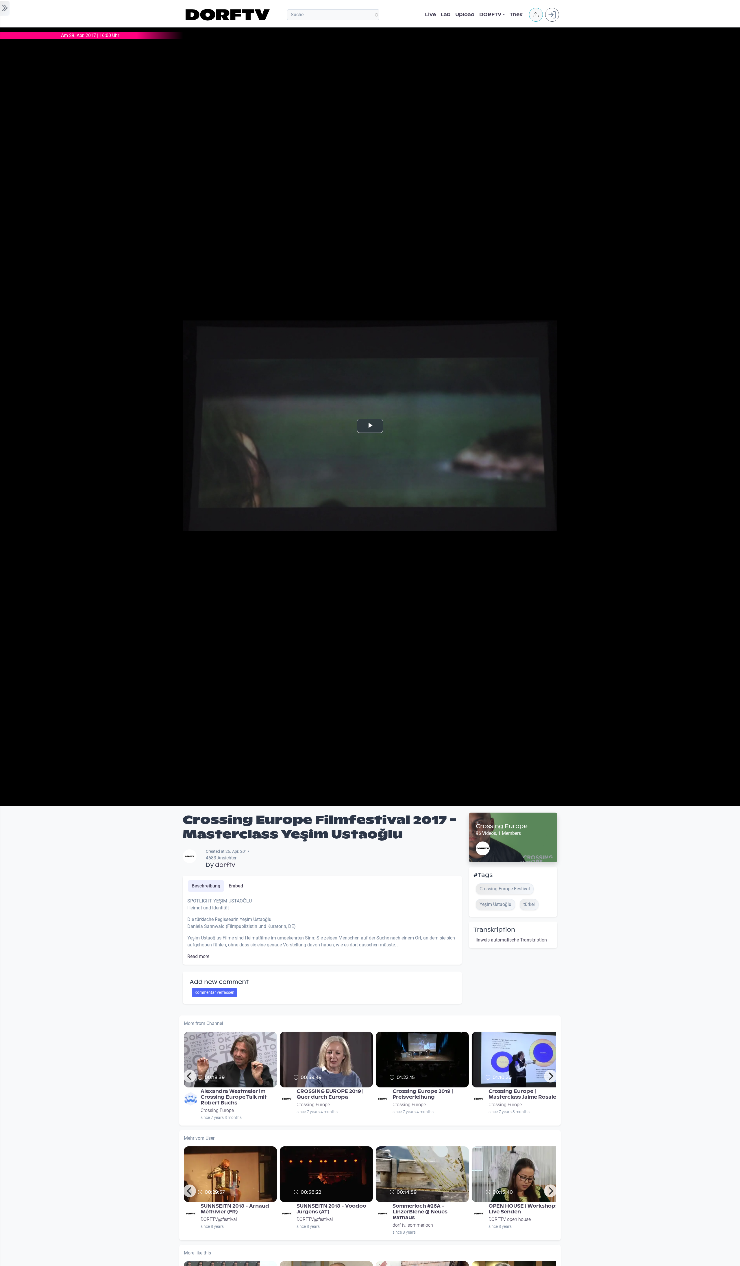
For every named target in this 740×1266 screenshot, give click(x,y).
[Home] (228, 15)
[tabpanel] (322, 929)
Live (430, 15)
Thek (516, 15)
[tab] (206, 886)
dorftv (225, 865)
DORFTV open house (510, 1219)
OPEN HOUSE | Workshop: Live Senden (523, 1209)
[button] (536, 15)
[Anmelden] (552, 15)
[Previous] (189, 1076)
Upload (465, 15)
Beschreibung (206, 886)
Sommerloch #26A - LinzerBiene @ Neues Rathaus (420, 1212)
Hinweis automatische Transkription (510, 940)
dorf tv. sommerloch (413, 1225)
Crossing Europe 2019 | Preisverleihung (423, 1094)
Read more (198, 956)
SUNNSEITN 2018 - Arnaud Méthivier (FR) (235, 1209)
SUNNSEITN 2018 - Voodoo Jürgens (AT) (331, 1209)
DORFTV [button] (490, 15)
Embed (236, 886)
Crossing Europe (502, 826)
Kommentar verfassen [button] (214, 992)
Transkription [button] (494, 929)
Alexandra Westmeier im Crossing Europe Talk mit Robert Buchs (234, 1097)
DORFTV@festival (219, 1219)
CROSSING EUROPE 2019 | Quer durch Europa (330, 1094)
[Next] (550, 1076)
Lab (446, 15)
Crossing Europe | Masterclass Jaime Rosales (524, 1094)
